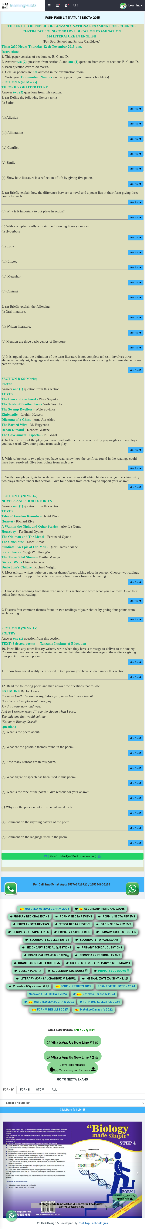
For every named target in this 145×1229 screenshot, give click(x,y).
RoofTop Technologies (93, 1223)
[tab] (8, 1090)
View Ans (134, 108)
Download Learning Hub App (124, 1197)
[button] (8, 1170)
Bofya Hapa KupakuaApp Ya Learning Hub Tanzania (72, 1067)
